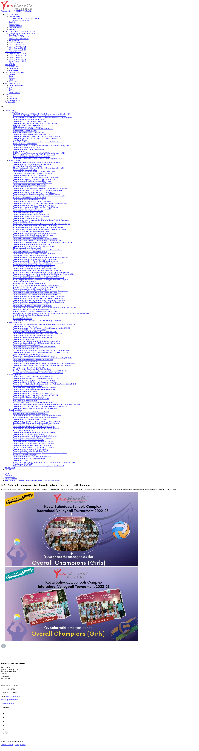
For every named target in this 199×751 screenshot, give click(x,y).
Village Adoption (14, 40)
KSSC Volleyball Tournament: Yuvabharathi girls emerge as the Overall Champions (40, 280)
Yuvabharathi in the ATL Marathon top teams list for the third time (34, 347)
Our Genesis (13, 98)
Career (17, 745)
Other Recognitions (15, 410)
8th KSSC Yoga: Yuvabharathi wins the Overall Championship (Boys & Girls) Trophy (41, 224)
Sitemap (22, 745)
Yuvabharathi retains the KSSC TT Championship (29, 175)
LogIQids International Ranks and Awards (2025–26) (30, 414)
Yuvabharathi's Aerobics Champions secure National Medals (33, 235)
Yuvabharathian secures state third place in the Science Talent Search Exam (37, 334)
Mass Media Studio (15, 91)
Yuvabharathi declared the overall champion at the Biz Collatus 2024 (35, 436)
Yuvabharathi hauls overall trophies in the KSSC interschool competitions (37, 270)
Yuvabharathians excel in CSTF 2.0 (25, 326)
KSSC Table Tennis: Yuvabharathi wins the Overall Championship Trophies (38, 227)
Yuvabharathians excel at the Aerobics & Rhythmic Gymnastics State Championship (40, 188)
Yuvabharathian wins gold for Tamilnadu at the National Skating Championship (39, 296)
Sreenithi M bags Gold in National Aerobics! (27, 166)
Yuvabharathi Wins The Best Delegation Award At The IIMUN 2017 (35, 408)
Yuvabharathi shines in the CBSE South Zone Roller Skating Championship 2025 (40, 203)
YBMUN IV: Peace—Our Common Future (27, 386)
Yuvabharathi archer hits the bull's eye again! (27, 213)
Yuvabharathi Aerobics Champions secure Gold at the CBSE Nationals (36, 194)
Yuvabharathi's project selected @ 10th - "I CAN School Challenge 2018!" (37, 138)
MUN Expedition (15, 375)
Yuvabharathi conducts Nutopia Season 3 (26, 345)
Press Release (13, 70)
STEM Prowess (14, 322)
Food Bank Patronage (16, 35)
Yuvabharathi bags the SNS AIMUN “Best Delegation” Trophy (34, 380)
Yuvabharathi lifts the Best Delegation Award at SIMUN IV (32, 393)
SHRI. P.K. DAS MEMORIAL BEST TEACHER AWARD (33, 129)
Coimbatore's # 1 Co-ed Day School (25, 131)
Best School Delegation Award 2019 (25, 401)
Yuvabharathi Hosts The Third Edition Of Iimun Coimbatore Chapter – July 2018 (40, 406)
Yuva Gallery (13, 81)
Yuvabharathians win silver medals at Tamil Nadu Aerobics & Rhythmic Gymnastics (41, 220)
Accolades (8, 475)
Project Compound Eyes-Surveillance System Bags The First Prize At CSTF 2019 (40, 371)
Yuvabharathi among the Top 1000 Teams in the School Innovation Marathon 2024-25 (41, 328)
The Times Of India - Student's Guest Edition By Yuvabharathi (33, 447)
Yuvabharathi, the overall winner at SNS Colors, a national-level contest (36, 343)
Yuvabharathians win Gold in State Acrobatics (28, 211)
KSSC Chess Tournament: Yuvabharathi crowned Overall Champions (36, 285)
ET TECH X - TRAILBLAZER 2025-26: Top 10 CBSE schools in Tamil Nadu (39, 116)
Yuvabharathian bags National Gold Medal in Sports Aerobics (33, 246)
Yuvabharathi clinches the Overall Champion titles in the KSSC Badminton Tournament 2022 (43, 274)
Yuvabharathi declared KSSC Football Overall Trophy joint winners (35, 261)
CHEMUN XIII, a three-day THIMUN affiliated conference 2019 (34, 402)
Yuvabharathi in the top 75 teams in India (26, 348)
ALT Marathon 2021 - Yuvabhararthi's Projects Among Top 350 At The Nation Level (41, 350)
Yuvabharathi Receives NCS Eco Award (26, 147)
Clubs (11, 80)
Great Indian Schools (20, 140)
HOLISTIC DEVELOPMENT (15, 72)
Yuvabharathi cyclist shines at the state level (27, 218)
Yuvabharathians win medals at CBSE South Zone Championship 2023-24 (37, 253)
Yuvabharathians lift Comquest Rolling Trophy (28, 434)
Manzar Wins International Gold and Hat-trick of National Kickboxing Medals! (39, 168)
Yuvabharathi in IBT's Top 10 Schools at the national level (32, 445)
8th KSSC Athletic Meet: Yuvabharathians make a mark (31, 231)
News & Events (14, 68)
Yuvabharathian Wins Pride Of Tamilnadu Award (29, 149)
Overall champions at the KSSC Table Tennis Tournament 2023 (34, 265)
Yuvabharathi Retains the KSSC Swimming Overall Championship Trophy (37, 240)
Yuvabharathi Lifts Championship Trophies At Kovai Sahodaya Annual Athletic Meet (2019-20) (44, 307)
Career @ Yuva (14, 24)
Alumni (11, 63)
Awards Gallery (14, 112)
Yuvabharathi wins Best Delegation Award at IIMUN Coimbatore (34, 388)
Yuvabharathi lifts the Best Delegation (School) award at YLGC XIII (35, 395)
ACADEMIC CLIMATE (13, 83)
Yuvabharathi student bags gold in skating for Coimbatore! (32, 289)
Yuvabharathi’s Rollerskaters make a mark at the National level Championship (38, 302)
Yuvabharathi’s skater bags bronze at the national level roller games (35, 294)
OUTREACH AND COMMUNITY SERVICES (21, 31)
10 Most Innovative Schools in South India (27, 127)
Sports (11, 76)
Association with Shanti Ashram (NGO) (22, 33)
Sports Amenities (14, 93)
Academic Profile (15, 100)
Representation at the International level (22, 37)
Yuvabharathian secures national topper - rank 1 (28, 440)
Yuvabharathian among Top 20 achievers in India (29, 458)
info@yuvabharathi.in (12, 696)
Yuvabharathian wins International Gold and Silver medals (32, 209)
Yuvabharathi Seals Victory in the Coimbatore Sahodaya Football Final (36, 162)
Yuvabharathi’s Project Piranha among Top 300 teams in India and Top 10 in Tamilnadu (42, 365)
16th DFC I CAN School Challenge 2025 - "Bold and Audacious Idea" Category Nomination (44, 324)
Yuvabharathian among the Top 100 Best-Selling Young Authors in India (37, 415)
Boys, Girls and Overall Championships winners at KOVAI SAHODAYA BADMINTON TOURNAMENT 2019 (51, 313)
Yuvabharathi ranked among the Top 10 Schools (29, 119)
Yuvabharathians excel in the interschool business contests (32, 425)
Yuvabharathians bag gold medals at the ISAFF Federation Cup (34, 179)
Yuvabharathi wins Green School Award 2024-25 (29, 121)
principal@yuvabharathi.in (9, 700)
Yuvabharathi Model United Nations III (26, 391)
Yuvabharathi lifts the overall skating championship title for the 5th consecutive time (40, 257)
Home (7, 473)
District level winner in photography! (25, 455)
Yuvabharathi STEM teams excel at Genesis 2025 (29, 330)
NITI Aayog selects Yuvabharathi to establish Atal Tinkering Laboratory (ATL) (39, 153)
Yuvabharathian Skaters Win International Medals (29, 199)
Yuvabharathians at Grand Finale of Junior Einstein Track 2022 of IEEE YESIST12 (40, 352)
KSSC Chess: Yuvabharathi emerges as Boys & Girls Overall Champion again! (39, 196)
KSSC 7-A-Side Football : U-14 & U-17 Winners (29, 186)
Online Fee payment (15, 27)
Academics (12, 74)
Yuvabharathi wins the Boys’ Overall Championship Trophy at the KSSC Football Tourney (43, 242)
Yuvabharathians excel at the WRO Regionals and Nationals (33, 335)
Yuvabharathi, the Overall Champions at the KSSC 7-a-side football (35, 239)
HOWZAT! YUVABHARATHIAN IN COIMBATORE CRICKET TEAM (38, 287)
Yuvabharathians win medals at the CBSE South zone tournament (34, 233)
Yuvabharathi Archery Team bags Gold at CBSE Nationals (32, 192)
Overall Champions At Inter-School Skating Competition (31, 315)
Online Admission (15, 16)
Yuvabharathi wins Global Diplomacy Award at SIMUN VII (33, 376)
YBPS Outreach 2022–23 (17, 44)
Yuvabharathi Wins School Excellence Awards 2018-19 (31, 134)
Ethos (7, 94)
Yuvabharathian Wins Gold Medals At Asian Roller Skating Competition (37, 321)
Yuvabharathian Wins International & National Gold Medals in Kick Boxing (38, 250)
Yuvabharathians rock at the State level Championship (31, 304)
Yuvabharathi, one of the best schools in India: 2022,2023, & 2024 (35, 123)
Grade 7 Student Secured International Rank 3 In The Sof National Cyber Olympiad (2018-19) (44, 462)
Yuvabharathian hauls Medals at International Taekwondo (32, 181)
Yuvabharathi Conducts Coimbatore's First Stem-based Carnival (34, 356)
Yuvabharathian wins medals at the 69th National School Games (34, 172)
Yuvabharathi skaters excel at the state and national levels (31, 214)
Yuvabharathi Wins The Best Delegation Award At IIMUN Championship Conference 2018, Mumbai (46, 404)
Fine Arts (12, 78)
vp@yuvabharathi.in (7, 703)
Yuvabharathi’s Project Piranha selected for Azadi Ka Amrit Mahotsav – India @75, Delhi (42, 358)
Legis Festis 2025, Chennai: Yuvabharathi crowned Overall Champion (36, 423)
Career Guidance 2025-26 (17, 55)
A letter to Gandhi (19, 151)
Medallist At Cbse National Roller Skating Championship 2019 (34, 309)
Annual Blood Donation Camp (19, 39)
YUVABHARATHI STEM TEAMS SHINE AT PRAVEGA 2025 (35, 332)
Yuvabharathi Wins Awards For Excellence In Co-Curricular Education (36, 136)
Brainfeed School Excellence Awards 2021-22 (28, 125)
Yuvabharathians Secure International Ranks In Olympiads (32, 438)
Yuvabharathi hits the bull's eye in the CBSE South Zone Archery (34, 205)
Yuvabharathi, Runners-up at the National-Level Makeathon (32, 337)
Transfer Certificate (15, 26)
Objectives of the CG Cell (17, 54)
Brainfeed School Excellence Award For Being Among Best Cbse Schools (37, 142)
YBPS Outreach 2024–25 (17, 48)
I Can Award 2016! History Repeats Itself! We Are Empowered (34, 155)
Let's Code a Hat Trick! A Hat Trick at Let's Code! (29, 367)
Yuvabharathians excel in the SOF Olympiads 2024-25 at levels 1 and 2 (36, 428)
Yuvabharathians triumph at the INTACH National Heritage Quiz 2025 (36, 421)
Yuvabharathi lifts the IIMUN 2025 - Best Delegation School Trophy (35, 382)
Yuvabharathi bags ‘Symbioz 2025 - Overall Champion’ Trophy (34, 427)
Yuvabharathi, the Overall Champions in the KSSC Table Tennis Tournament (38, 278)
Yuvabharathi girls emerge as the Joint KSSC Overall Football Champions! (37, 190)
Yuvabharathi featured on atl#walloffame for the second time (33, 360)
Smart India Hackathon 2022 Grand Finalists (27, 354)
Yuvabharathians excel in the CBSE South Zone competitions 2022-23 (36, 268)
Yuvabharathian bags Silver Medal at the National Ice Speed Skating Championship (40, 291)
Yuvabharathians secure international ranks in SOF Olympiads (33, 443)
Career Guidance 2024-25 (17, 57)
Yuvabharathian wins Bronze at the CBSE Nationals (30, 237)
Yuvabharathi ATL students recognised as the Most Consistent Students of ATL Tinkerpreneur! (44, 363)
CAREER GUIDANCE (13, 52)
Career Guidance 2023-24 (17, 59)
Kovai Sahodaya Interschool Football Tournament (29, 283)
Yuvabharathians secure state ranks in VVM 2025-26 (30, 419)
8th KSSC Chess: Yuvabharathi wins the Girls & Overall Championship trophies (39, 229)
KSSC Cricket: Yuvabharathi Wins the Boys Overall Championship (35, 226)
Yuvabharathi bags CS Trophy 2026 (25, 170)
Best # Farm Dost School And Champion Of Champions (31, 157)
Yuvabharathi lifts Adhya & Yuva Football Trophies (30, 252)
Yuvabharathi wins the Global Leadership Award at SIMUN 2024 (34, 389)
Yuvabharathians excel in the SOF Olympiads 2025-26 (31, 412)
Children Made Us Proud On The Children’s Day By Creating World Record (38, 466)
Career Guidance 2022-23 (17, 61)
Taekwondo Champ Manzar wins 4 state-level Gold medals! (33, 173)
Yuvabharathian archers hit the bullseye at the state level (31, 244)
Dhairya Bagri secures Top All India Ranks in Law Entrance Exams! (35, 417)
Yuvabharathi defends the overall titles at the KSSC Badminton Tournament (38, 263)
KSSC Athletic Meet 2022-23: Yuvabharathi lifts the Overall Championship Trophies (41, 272)
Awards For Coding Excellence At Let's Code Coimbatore (32, 369)
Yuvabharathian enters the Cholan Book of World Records (32, 456)
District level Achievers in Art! (23, 430)
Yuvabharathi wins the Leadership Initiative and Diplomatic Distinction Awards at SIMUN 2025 (44, 384)
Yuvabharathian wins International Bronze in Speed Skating (32, 164)
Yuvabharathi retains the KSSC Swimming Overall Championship (34, 259)
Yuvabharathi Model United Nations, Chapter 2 (28, 397)
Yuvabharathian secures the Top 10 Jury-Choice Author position (34, 432)
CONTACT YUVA (11, 14)
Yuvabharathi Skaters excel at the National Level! (29, 185)
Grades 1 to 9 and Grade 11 (22, 20)
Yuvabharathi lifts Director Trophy (24, 281)
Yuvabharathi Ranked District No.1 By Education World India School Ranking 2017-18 (42, 145)
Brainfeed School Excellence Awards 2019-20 (28, 132)
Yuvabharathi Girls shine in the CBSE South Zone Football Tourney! (35, 207)
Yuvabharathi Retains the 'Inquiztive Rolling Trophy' (30, 451)
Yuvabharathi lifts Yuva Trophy (23, 222)
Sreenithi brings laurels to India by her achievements (30, 255)
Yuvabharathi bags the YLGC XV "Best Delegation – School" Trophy (36, 378)
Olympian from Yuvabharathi (22, 319)
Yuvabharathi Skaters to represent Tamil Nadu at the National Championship (38, 298)
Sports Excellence (15, 160)
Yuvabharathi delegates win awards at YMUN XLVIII (31, 399)
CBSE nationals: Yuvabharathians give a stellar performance (33, 267)
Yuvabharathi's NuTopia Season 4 (24, 339)
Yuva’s (11, 96)
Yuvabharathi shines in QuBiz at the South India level (30, 449)
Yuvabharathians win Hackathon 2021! (26, 361)
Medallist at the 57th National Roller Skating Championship (32, 306)
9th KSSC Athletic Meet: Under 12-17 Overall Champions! (32, 183)
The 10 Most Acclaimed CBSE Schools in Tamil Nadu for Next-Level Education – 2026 (42, 114)
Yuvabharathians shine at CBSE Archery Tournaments (31, 216)
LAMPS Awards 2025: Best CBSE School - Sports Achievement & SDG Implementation (42, 118)
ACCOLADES (10, 65)
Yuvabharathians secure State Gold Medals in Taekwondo (32, 201)
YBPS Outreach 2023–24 (17, 46)
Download (12, 29)
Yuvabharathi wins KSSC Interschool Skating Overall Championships (36, 177)
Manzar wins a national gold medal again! (27, 248)
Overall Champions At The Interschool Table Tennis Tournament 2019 (36, 311)
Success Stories (14, 67)
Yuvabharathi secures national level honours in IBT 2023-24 (33, 442)
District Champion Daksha (22, 317)
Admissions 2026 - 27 (8, 11)
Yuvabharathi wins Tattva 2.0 (22, 460)
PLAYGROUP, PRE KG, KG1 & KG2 (26, 18)
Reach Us (12, 22)
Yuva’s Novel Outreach (16, 42)
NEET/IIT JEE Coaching (24, 11)
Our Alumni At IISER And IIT (23, 464)
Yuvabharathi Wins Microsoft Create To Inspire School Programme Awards (37, 159)
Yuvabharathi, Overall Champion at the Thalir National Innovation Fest (36, 341)
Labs (10, 87)
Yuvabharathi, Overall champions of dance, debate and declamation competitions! (40, 453)
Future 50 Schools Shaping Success (25, 144)
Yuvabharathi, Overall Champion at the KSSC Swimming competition (36, 276)
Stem (10, 89)
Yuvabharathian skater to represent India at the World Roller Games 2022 (37, 293)
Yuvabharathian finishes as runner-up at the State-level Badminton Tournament (39, 300)
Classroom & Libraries (16, 85)
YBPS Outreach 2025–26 (17, 50)
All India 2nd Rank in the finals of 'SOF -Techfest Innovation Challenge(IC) (38, 373)
